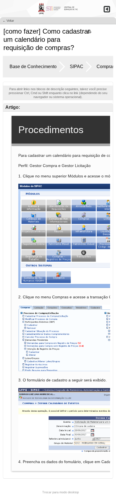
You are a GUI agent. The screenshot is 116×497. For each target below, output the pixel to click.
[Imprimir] (89, 33)
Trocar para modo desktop (60, 492)
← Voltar (8, 20)
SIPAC (76, 66)
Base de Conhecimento (33, 66)
